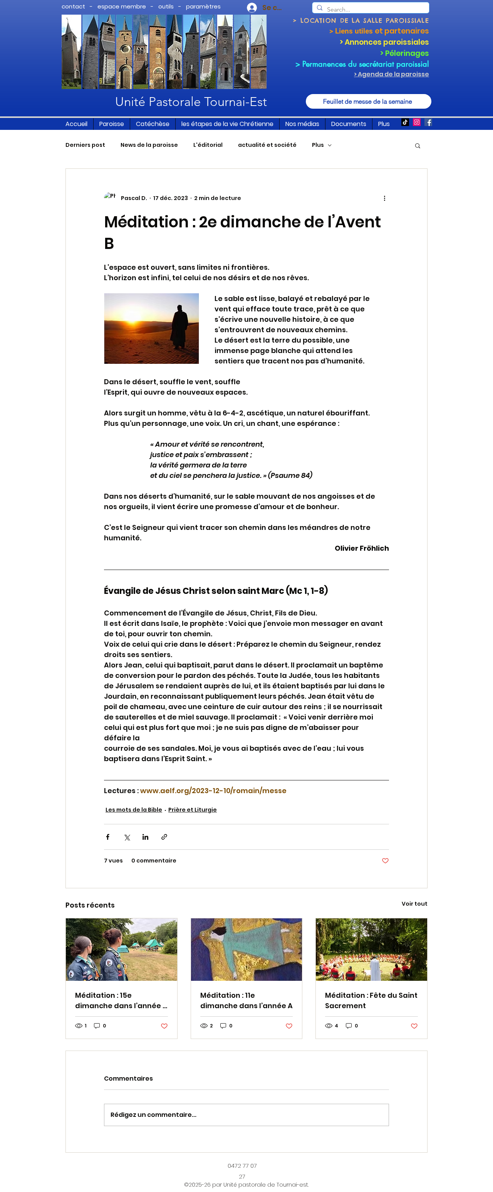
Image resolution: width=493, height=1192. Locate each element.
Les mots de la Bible (134, 810)
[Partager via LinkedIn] (145, 837)
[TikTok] (405, 122)
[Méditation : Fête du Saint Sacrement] (371, 949)
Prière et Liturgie (192, 810)
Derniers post (85, 145)
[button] (112, 124)
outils (166, 6)
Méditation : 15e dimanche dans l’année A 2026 (121, 1000)
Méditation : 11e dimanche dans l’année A (246, 1000)
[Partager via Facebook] (107, 837)
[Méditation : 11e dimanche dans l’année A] (246, 949)
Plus (318, 145)
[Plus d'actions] (384, 198)
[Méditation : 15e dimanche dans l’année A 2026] (121, 949)
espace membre (121, 6)
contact (73, 6)
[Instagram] (417, 122)
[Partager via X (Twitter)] (126, 837)
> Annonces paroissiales (384, 42)
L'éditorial (208, 145)
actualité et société (267, 145)
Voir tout (415, 904)
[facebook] (428, 122)
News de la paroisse (149, 145)
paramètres (203, 6)
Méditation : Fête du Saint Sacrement (371, 1000)
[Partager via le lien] (164, 837)
